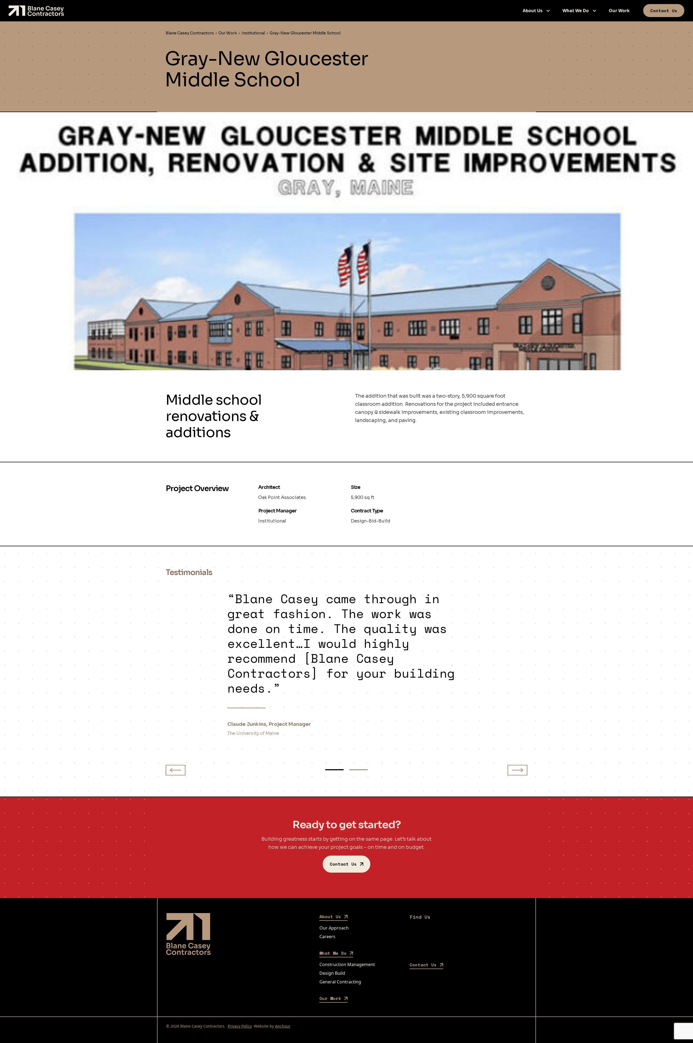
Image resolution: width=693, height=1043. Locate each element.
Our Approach (334, 928)
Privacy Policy (240, 1026)
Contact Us (663, 10)
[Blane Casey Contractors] (36, 10)
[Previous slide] (175, 770)
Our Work (619, 11)
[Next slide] (517, 770)
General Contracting (340, 982)
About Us (532, 11)
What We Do (576, 11)
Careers (327, 937)
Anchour (282, 1026)
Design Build (332, 973)
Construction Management (347, 964)
